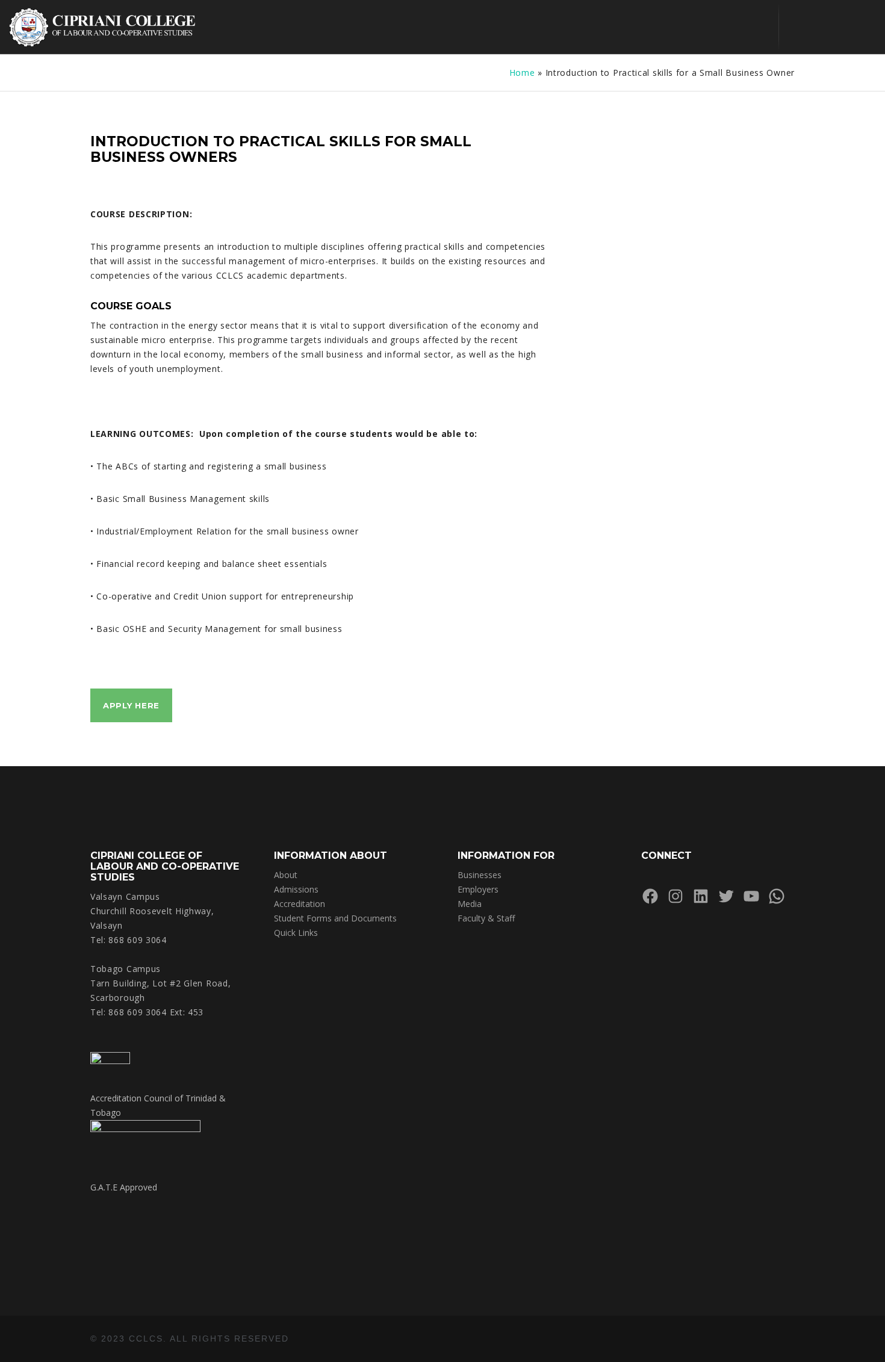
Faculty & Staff (486, 918)
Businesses (480, 875)
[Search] (798, 27)
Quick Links (296, 932)
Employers (478, 889)
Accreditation (299, 903)
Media (470, 903)
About (285, 875)
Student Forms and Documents (335, 918)
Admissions (296, 889)
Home (522, 72)
